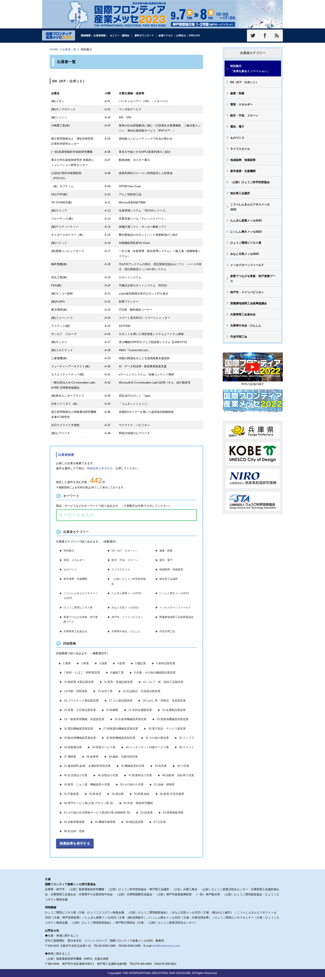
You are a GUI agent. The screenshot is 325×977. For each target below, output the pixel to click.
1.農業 (67, 663)
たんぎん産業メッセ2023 (126, 593)
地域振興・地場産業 (171, 569)
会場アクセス (165, 35)
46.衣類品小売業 (108, 775)
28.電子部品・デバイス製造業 (167, 728)
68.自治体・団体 (74, 831)
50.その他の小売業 (132, 784)
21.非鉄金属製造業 (140, 709)
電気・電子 (165, 560)
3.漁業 (103, 663)
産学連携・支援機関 (75, 578)
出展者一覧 (69, 49)
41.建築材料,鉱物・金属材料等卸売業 (87, 765)
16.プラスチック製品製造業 (81, 700)
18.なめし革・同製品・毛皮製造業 (164, 700)
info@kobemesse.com (166, 945)
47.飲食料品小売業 (140, 775)
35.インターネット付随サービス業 (147, 747)
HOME (54, 49)
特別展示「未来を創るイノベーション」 (250, 68)
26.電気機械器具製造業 (78, 728)
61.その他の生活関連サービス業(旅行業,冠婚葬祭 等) (97, 812)
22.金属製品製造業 (174, 709)
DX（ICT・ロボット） (125, 550)
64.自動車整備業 (74, 821)
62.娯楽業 (146, 812)
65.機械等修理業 (105, 821)
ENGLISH (194, 35)
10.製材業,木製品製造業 (79, 681)
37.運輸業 (70, 756)
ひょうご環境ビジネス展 (78, 607)
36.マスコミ (186, 747)
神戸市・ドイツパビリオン (127, 617)
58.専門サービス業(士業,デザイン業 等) (88, 803)
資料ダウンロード (144, 35)
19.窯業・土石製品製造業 (80, 709)
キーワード (71, 496)
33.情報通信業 (73, 747)
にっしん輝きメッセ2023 (174, 593)
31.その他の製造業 (157, 737)
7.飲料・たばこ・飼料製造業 (82, 672)
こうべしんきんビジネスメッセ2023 (80, 596)
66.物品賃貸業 (135, 821)
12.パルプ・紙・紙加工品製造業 (163, 681)
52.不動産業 (71, 793)
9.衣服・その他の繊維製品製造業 (155, 672)
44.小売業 (183, 765)
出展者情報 (99, 35)
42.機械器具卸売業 (132, 765)
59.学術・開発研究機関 (138, 803)
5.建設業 (140, 663)
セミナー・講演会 (119, 35)
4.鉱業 (121, 663)
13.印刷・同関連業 (75, 691)
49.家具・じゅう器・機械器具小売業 (87, 784)
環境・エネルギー (74, 560)
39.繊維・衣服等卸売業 (123, 756)
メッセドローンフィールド (175, 607)
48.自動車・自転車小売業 (178, 775)
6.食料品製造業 (165, 663)
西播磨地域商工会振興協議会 (176, 617)
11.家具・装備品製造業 (118, 681)
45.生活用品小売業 (75, 775)
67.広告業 (160, 821)
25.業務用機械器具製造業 (173, 719)
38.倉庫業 (92, 756)
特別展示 (69, 550)
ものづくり (70, 569)
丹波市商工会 (167, 631)
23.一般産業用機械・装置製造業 (84, 719)
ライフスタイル (121, 569)
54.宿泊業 (118, 793)
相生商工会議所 (168, 578)
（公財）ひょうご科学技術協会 (128, 581)
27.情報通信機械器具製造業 (120, 728)
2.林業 (85, 663)
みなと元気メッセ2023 (125, 607)
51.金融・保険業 (164, 784)
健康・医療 (165, 550)
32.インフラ (186, 737)
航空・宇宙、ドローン (125, 560)
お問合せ (181, 35)
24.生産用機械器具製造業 (131, 719)
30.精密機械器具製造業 (120, 737)
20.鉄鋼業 (112, 709)
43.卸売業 (161, 765)
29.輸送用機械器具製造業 (80, 737)
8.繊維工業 (117, 672)
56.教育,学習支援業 (172, 793)
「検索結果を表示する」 (99, 468)
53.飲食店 (95, 793)
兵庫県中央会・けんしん (126, 631)
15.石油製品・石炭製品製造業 (141, 691)
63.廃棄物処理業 (173, 812)
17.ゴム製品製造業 (120, 700)
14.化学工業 (105, 691)
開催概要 (86, 35)
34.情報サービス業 (103, 747)
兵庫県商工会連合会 (75, 631)
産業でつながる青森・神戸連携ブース (80, 619)
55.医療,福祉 (142, 793)
